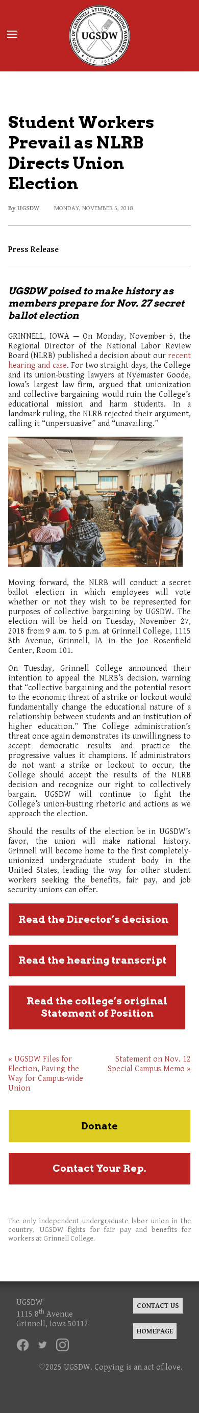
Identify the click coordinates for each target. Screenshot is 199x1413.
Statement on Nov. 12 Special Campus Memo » (149, 1064)
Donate (99, 1126)
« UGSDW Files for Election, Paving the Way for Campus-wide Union (45, 1073)
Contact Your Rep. (99, 1168)
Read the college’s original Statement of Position (97, 1007)
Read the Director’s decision (93, 919)
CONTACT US (158, 1305)
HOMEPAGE (155, 1331)
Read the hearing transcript (92, 960)
